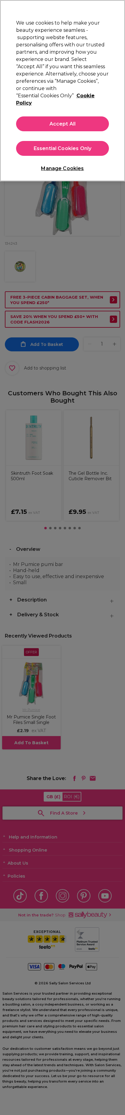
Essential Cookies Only (63, 148)
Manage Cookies (62, 168)
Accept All (62, 124)
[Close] (117, 8)
